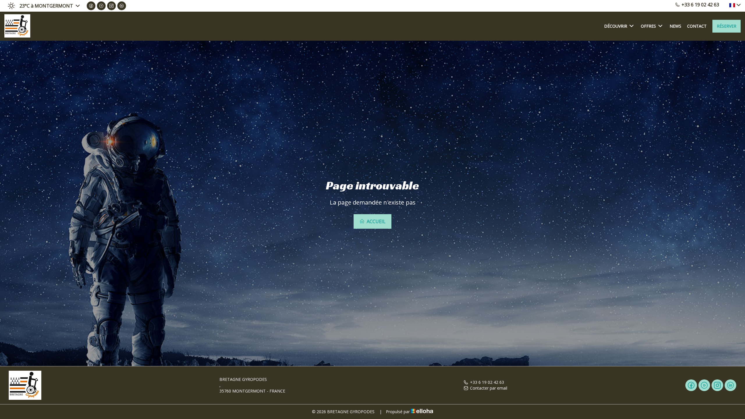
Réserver (726, 26)
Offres (648, 26)
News (675, 26)
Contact (697, 26)
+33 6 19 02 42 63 (487, 382)
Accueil (376, 221)
